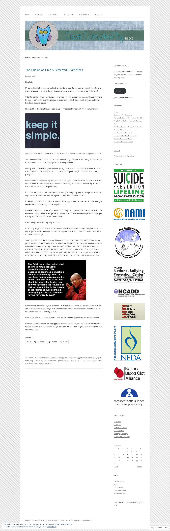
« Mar (116, 466)
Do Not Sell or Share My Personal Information (76, 520)
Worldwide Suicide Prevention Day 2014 (128, 118)
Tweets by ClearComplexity (125, 156)
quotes (83, 360)
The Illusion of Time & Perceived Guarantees (54, 70)
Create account (119, 481)
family (94, 357)
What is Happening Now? (123, 139)
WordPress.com (120, 493)
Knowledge (60, 357)
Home (27, 15)
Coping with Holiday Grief (123, 142)
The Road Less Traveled (123, 133)
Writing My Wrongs (121, 434)
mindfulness (52, 360)
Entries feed (118, 487)
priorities (76, 360)
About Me (39, 15)
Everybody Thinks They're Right (125, 136)
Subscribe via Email (121, 65)
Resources (98, 15)
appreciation (87, 357)
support (95, 360)
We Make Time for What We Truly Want (128, 127)
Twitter (117, 151)
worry (36, 363)
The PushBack (119, 431)
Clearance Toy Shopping (123, 115)
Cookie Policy (51, 527)
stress (89, 360)
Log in (116, 484)
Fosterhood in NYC (120, 428)
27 (137, 460)
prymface (117, 422)
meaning (44, 360)
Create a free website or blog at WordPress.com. (42, 520)
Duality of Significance (122, 130)
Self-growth (53, 15)
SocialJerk (117, 425)
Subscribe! (120, 91)
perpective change (65, 360)
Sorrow (116, 112)
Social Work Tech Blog (122, 437)
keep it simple (34, 360)
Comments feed (120, 490)
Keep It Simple (84, 15)
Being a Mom (69, 15)
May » (139, 466)
